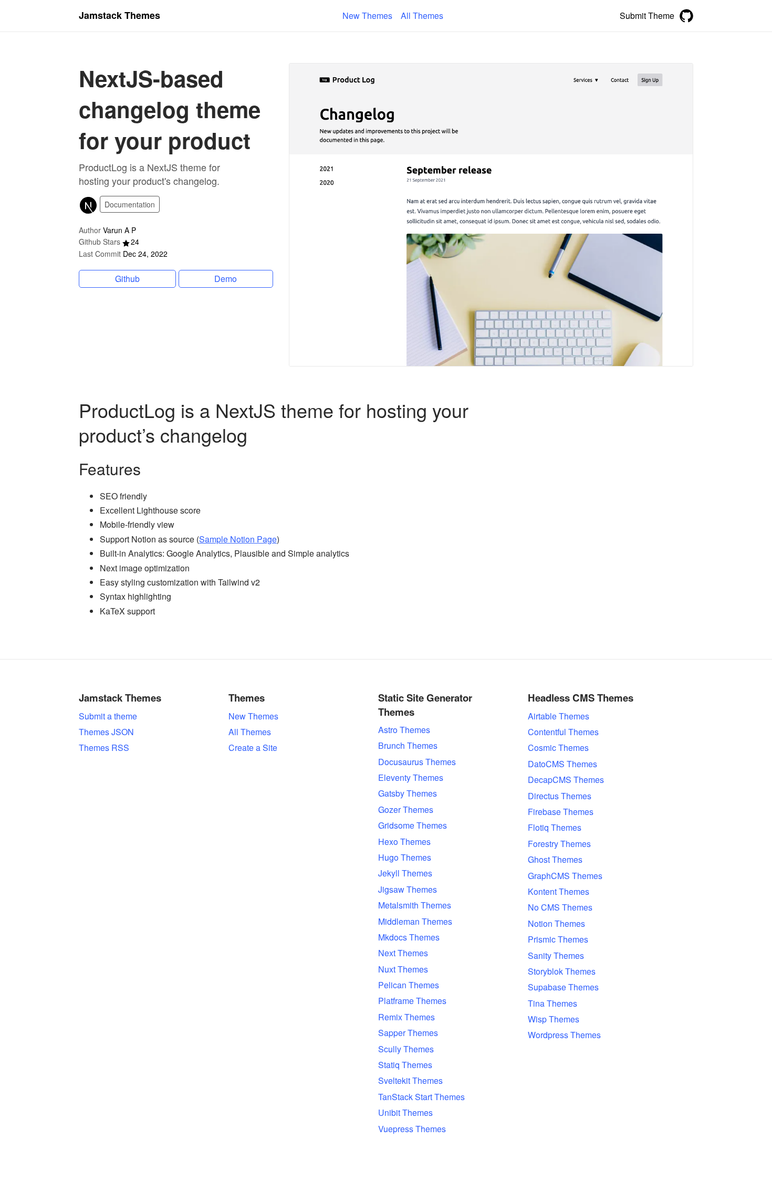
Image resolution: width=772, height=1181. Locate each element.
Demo (225, 279)
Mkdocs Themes (409, 937)
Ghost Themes (555, 859)
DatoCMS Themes (562, 764)
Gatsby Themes (407, 793)
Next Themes (403, 953)
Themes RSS (104, 748)
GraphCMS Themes (565, 876)
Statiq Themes (405, 1065)
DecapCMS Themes (566, 780)
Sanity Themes (556, 955)
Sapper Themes (408, 1033)
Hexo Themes (404, 842)
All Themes (249, 732)
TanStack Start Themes (421, 1097)
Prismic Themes (558, 939)
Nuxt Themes (403, 969)
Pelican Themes (408, 985)
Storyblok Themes (562, 971)
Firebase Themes (560, 812)
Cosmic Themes (558, 748)
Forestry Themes (559, 844)
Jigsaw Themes (407, 889)
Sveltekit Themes (410, 1080)
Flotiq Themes (554, 827)
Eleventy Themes (410, 777)
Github (127, 279)
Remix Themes (406, 1017)
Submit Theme (647, 15)
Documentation (130, 204)
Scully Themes (406, 1049)
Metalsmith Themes (414, 905)
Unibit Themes (405, 1113)
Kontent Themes (558, 891)
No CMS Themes (560, 907)
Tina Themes (552, 1003)
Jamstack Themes (119, 15)
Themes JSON (106, 732)
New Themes (253, 716)
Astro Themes (404, 730)
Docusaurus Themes (417, 762)
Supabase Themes (563, 987)
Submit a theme (108, 716)
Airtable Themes (558, 716)
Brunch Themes (407, 745)
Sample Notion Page (238, 539)
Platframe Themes (412, 1001)
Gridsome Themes (412, 825)
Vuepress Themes (412, 1129)
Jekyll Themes (405, 873)
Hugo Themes (404, 857)
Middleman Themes (415, 921)
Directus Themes (559, 796)
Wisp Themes (553, 1019)
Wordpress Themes (564, 1035)
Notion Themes (556, 923)
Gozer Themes (405, 810)
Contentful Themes (563, 732)
